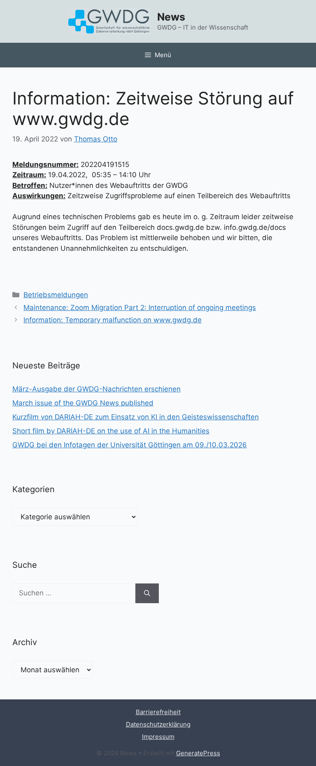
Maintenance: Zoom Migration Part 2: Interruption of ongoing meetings (139, 307)
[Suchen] (147, 593)
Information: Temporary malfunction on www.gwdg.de (112, 320)
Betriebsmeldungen (55, 295)
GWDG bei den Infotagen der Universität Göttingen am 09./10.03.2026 (129, 445)
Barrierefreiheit (158, 712)
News (171, 17)
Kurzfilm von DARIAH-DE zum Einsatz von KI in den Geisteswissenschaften (135, 417)
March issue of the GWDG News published (82, 403)
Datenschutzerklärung (158, 724)
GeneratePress (198, 753)
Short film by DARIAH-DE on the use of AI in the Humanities (110, 431)
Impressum (158, 737)
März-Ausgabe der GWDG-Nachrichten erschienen (96, 389)
